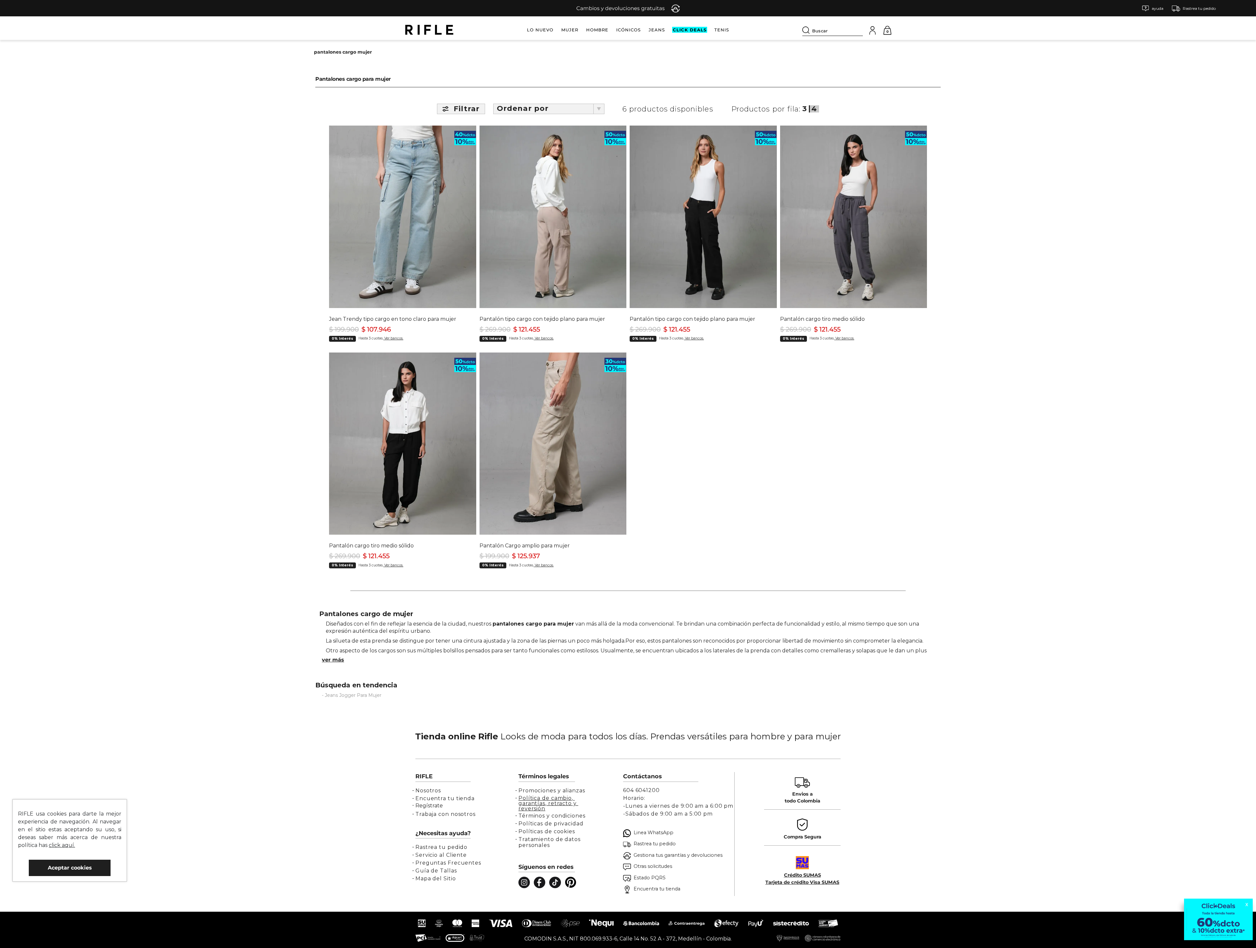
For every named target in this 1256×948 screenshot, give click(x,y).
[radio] (805, 108)
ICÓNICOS (628, 29)
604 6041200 (641, 790)
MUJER (569, 29)
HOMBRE (597, 29)
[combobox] (832, 30)
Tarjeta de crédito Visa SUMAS (802, 882)
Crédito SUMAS (802, 875)
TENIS (721, 29)
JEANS (657, 29)
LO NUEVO (540, 29)
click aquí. (62, 845)
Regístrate (429, 805)
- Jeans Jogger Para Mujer (351, 695)
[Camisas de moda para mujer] (628, 660)
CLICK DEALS (689, 29)
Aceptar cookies (70, 868)
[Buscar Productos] (807, 30)
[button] (1153, 8)
